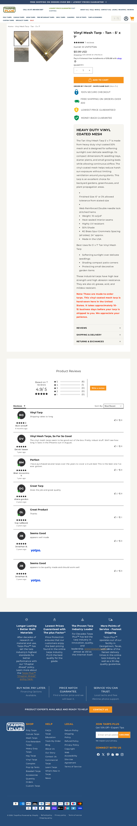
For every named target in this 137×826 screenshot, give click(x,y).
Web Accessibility (71, 754)
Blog (47, 745)
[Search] (118, 18)
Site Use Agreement (70, 761)
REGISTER (121, 9)
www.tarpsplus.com (95, 649)
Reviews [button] (17, 406)
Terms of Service (73, 766)
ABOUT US (84, 9)
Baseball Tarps (33, 771)
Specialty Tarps (22, 20)
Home (10, 26)
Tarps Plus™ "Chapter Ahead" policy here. (26, 676)
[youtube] (117, 754)
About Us (50, 749)
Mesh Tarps (30, 17)
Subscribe (124, 735)
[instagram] (122, 754)
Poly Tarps (7, 17)
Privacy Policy (72, 745)
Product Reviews (68, 371)
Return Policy (71, 730)
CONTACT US (105, 9)
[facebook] (98, 754)
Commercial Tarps (51, 762)
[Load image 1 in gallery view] (21, 38)
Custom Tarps (33, 786)
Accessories (32, 775)
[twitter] (103, 754)
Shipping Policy (69, 735)
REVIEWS (130, 9)
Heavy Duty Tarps (32, 750)
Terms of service (75, 815)
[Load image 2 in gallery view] (21, 54)
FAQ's (48, 730)
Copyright (70, 749)
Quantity (78, 65)
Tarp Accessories (95, 17)
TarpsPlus (17, 815)
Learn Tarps (51, 767)
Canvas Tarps (18, 17)
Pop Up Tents (81, 17)
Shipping (78, 55)
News (48, 778)
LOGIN (114, 9)
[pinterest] (108, 754)
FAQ (91, 9)
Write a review (98, 388)
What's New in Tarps (52, 772)
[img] (21, 423)
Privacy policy (60, 815)
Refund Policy (72, 741)
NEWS (97, 9)
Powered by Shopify (30, 815)
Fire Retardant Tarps (45, 17)
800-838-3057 (38, 10)
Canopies (70, 17)
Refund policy (46, 815)
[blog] (113, 756)
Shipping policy (45, 818)
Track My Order (53, 741)
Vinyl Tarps (60, 17)
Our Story (50, 752)
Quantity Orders (30, 780)
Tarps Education (50, 735)
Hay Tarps (31, 756)
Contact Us (51, 756)
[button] (7, 17)
